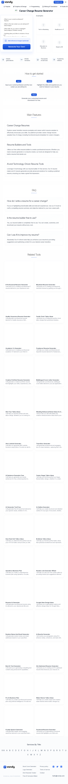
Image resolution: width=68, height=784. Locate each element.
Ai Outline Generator (43, 505)
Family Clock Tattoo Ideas (44, 316)
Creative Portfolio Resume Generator (18, 378)
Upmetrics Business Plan (14, 569)
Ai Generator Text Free (13, 505)
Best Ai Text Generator (13, 664)
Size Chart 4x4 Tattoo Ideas (15, 537)
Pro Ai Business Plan (12, 696)
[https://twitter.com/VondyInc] (57, 765)
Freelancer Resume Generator (46, 347)
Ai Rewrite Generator (43, 632)
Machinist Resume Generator (45, 284)
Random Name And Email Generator (17, 632)
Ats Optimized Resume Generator (47, 664)
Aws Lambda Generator (13, 442)
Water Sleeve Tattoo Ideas (45, 696)
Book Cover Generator (29, 765)
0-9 (3, 749)
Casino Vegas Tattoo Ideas (45, 474)
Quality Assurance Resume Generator (18, 316)
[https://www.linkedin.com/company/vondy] (61, 765)
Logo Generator (27, 768)
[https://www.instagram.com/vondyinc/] (53, 765)
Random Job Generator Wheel (46, 569)
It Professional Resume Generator (17, 285)
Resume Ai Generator (13, 601)
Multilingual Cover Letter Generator (47, 378)
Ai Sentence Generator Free (15, 474)
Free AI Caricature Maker (30, 774)
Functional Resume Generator (46, 728)
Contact (42, 771)
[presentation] (16, 36)
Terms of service (45, 768)
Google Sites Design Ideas (45, 601)
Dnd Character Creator (29, 771)
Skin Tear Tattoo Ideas (13, 410)
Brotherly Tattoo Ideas (43, 537)
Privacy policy (44, 765)
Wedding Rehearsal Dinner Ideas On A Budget (49, 410)
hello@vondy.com (58, 774)
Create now (58, 2)
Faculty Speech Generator (14, 728)
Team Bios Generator (43, 442)
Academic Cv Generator (13, 347)
